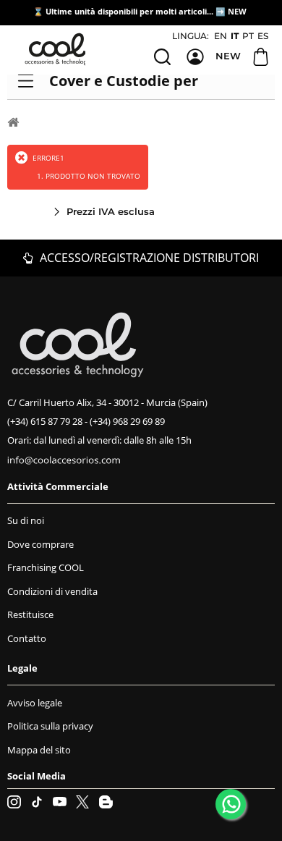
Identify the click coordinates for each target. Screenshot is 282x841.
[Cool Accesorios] (57, 49)
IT (235, 35)
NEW (228, 55)
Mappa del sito (39, 749)
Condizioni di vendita (52, 591)
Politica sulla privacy (50, 725)
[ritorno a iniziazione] (13, 122)
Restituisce (30, 614)
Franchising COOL (45, 567)
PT (248, 35)
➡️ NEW (231, 11)
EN (220, 35)
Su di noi (25, 520)
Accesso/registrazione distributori (148, 258)
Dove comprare (40, 544)
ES (262, 35)
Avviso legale (34, 702)
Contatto (26, 638)
